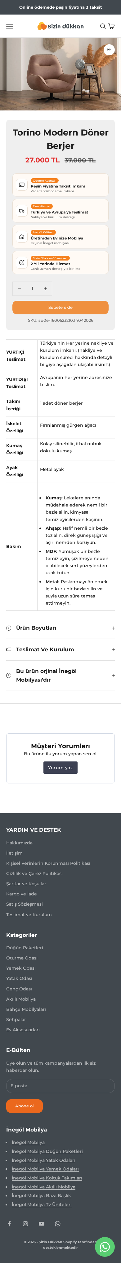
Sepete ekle (60, 307)
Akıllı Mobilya (21, 999)
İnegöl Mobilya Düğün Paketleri (47, 1151)
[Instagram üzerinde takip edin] (25, 1224)
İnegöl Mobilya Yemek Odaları (45, 1169)
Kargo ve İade (21, 894)
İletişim (14, 853)
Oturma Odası (22, 958)
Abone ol (24, 1105)
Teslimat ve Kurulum (29, 914)
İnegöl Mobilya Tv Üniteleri (42, 1204)
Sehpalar (16, 1019)
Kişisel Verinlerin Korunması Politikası (48, 863)
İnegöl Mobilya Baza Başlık (41, 1195)
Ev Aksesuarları (23, 1029)
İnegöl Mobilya (28, 1142)
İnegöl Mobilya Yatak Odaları (43, 1160)
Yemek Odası (21, 968)
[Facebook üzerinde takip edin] (9, 1224)
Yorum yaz (60, 767)
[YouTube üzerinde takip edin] (41, 1224)
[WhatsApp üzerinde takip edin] (58, 1224)
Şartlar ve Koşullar (26, 883)
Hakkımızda (19, 843)
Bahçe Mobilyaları (26, 1009)
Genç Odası (19, 989)
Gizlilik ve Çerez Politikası (34, 873)
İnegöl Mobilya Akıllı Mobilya (43, 1187)
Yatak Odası (19, 978)
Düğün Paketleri (24, 947)
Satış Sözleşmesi (24, 904)
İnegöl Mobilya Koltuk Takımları (47, 1178)
